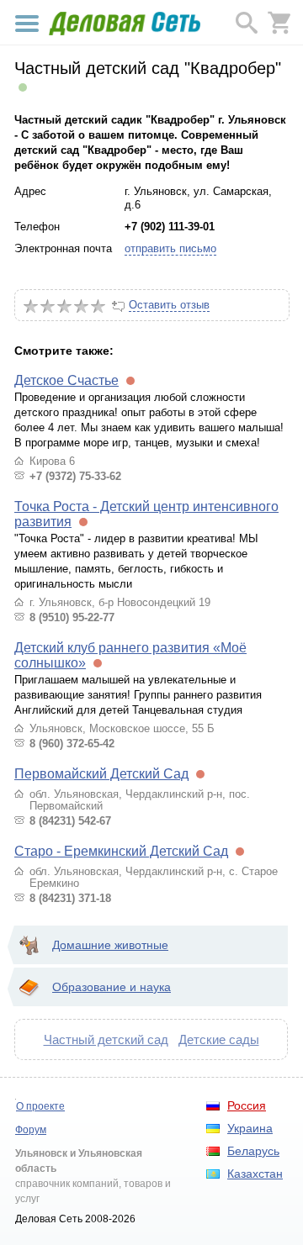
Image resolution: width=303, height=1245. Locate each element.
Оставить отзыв (169, 304)
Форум (30, 1130)
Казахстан (255, 1173)
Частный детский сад (106, 1039)
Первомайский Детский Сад (101, 774)
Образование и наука (111, 987)
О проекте (40, 1106)
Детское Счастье (66, 380)
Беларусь (253, 1151)
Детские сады (218, 1039)
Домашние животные (110, 945)
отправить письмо (170, 248)
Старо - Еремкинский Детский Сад (121, 851)
